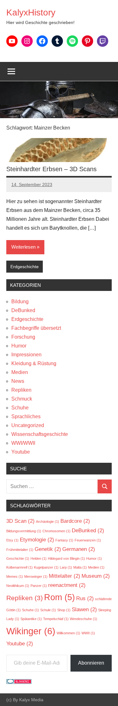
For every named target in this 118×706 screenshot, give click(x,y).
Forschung (23, 337)
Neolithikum (17, 586)
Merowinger (36, 576)
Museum (95, 576)
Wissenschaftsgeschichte (39, 434)
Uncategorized (27, 425)
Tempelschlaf (56, 619)
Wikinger (30, 631)
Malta (80, 567)
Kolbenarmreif (19, 567)
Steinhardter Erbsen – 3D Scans (51, 169)
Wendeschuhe (83, 619)
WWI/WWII (23, 443)
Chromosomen (56, 531)
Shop (63, 610)
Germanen (78, 549)
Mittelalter (64, 576)
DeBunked (23, 310)
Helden (39, 558)
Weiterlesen (23, 247)
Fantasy (64, 540)
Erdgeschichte (24, 266)
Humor (18, 345)
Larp (66, 567)
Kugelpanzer (46, 567)
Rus (85, 598)
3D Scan (20, 521)
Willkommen (68, 633)
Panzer (39, 586)
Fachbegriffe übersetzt (36, 328)
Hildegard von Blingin (66, 558)
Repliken (21, 390)
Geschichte (17, 558)
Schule (48, 610)
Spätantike (31, 619)
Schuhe (20, 407)
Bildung (20, 301)
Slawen (84, 609)
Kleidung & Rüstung (33, 363)
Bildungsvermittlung (23, 531)
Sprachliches (26, 416)
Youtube (20, 452)
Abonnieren (91, 663)
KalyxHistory (30, 12)
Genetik (48, 549)
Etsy (12, 540)
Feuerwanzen (88, 540)
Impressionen (26, 354)
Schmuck (21, 398)
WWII (88, 633)
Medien (19, 372)
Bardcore (75, 521)
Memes (14, 576)
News (17, 381)
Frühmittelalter (19, 550)
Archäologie (47, 521)
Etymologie (37, 540)
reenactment (67, 585)
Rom (59, 597)
